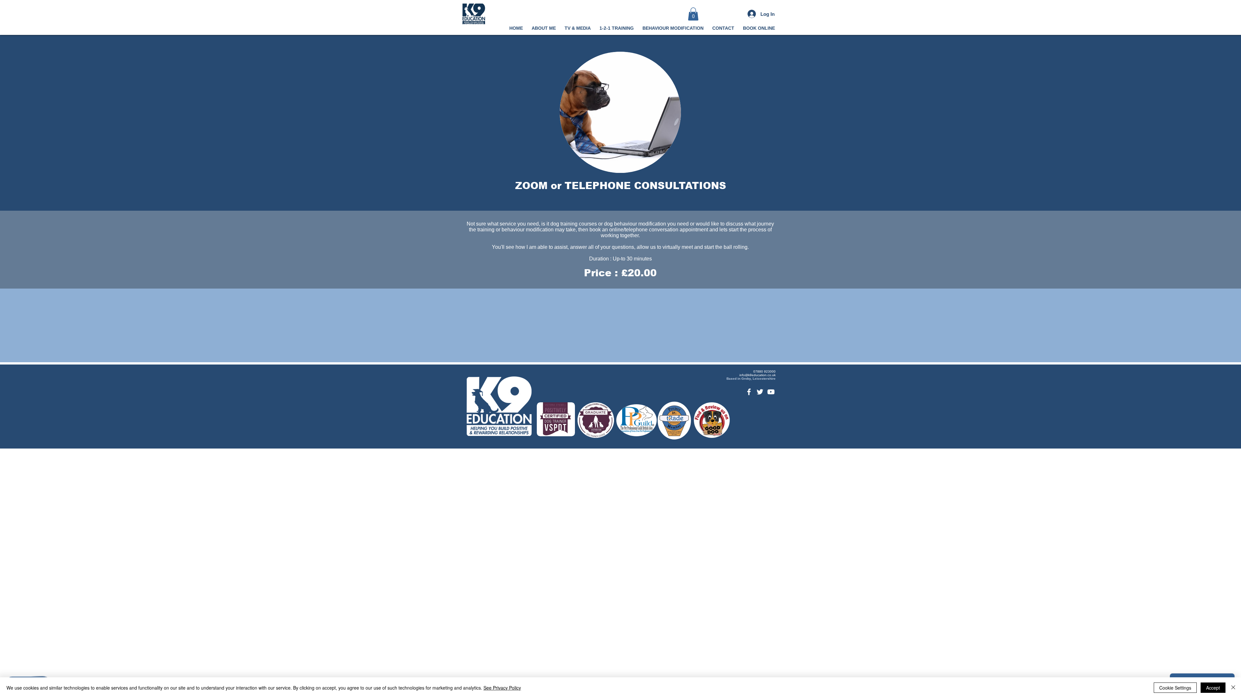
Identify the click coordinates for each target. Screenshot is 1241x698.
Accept (1213, 687)
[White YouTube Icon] (771, 391)
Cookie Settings (1175, 687)
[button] (693, 14)
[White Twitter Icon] (760, 391)
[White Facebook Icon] (749, 391)
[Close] (1233, 687)
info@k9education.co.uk (757, 375)
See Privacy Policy (502, 687)
